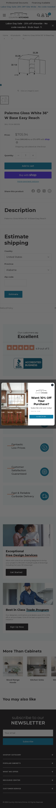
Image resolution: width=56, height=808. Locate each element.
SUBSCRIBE (41, 416)
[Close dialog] (52, 385)
